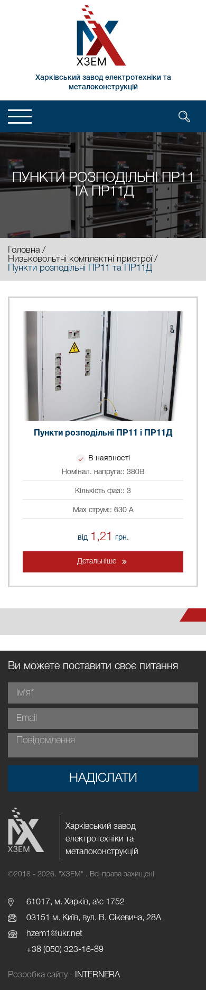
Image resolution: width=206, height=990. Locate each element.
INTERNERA (97, 975)
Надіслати (103, 778)
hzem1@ (42, 934)
